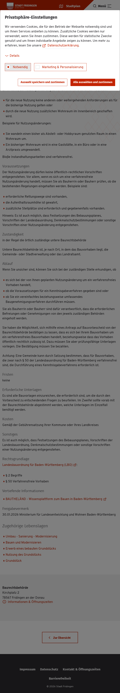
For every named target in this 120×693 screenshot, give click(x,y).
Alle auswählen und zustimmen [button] (92, 82)
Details (14, 56)
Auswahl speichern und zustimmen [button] (43, 82)
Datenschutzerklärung (63, 45)
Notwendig (20, 67)
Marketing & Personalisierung (62, 67)
